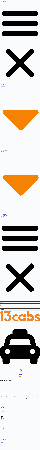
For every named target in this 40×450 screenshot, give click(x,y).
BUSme (2, 442)
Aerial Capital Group (3, 216)
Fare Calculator (1, 306)
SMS (0, 305)
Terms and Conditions (3, 431)
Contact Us (1, 310)
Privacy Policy (2, 428)
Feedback (2, 416)
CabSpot (21, 369)
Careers (1, 302)
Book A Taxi (2, 418)
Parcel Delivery (2, 412)
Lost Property (20, 370)
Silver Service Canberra (3, 1)
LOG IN (1, 326)
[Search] (31, 324)
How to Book (20, 374)
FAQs (0, 307)
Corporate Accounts (2, 309)
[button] (20, 43)
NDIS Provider (2, 417)
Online (1, 304)
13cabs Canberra (4, 214)
